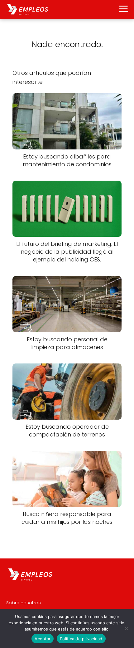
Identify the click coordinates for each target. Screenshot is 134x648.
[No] (126, 628)
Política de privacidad (81, 638)
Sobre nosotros (23, 603)
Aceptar (42, 638)
